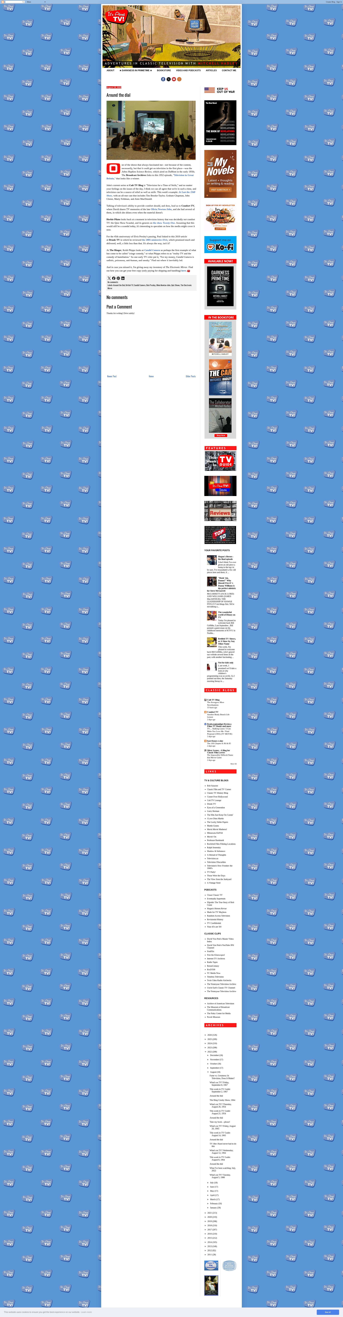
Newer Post (112, 376)
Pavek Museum (213, 1017)
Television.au (212, 858)
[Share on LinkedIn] (122, 279)
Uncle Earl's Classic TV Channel (221, 988)
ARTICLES (211, 70)
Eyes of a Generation (216, 807)
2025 (210, 1039)
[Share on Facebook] (113, 279)
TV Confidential (214, 923)
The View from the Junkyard (219, 879)
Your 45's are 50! (214, 927)
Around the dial (216, 1096)
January (213, 1208)
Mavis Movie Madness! (217, 829)
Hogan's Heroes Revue (217, 908)
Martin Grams (213, 826)
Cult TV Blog (213, 700)
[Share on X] (109, 279)
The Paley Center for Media (219, 1013)
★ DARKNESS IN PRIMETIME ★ (136, 70)
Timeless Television (215, 977)
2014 (210, 1242)
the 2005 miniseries (154, 240)
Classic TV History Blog (217, 793)
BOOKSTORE (164, 70)
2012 (210, 1250)
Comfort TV (213, 712)
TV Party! (211, 872)
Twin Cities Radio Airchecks (219, 980)
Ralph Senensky (214, 847)
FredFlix (210, 951)
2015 (210, 1238)
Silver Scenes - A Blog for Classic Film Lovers (218, 751)
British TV (129, 285)
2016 (210, 1234)
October (213, 1064)
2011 (210, 1254)
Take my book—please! (220, 1122)
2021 (210, 1213)
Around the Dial (119, 285)
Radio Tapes (212, 962)
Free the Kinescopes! (216, 955)
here (183, 270)
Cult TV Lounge (214, 800)
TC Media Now (214, 973)
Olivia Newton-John (161, 209)
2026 (210, 1035)
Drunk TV (211, 804)
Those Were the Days (216, 875)
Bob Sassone (212, 786)
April (212, 1195)
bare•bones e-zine (215, 741)
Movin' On (211, 837)
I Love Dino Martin (215, 818)
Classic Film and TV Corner (219, 789)
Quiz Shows (175, 285)
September (215, 1068)
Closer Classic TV (215, 895)
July (212, 1182)
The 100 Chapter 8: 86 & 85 (219, 743)
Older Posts (191, 376)
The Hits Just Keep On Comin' (220, 815)
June (212, 1187)
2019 (210, 1221)
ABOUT (110, 70)
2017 (210, 1229)
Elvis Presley (150, 285)
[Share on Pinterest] (118, 279)
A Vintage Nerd (213, 883)
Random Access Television (218, 916)
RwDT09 (211, 969)
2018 (210, 1225)
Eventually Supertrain (216, 898)
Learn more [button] (86, 1312)
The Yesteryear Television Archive (221, 984)
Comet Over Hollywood (217, 797)
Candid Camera (152, 250)
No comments (113, 282)
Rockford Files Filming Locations (221, 844)
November (215, 1059)
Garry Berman (213, 811)
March (213, 1199)
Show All (233, 764)
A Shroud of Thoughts (216, 855)
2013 (210, 1246)
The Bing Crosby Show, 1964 (222, 1100)
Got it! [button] (328, 1312)
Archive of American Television (220, 1003)
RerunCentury (213, 966)
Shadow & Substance (216, 851)
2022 (210, 1052)
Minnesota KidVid (215, 833)
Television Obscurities (216, 862)
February (214, 1203)
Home (151, 376)
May (212, 1191)
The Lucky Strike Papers (217, 822)
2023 (210, 1047)
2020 (210, 1217)
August (213, 1072)
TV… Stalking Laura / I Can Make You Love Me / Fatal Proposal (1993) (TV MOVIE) (219, 731)
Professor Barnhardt (215, 840)
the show (164, 223)
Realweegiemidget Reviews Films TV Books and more (219, 725)
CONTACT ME (229, 70)
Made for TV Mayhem (216, 912)
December (214, 1055)
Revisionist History (215, 919)
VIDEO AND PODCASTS (188, 70)
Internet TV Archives (216, 958)
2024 (210, 1043)
